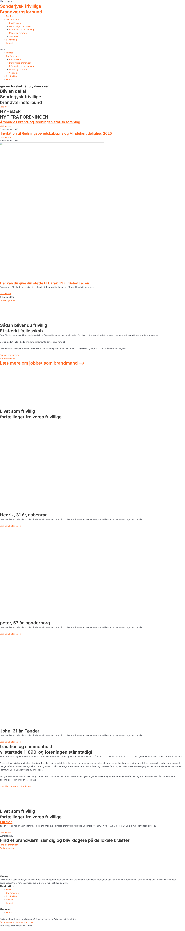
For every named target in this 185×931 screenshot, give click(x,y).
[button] (92, 49)
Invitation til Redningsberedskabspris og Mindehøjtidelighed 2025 (56, 133)
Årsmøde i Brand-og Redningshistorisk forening (40, 122)
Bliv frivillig (11, 39)
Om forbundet (12, 19)
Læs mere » (5, 126)
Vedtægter (14, 36)
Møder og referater (18, 33)
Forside (9, 16)
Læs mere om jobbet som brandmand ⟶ (42, 363)
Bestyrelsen (15, 23)
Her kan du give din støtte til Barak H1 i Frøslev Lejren (44, 283)
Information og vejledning (21, 29)
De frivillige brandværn (20, 26)
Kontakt (9, 43)
